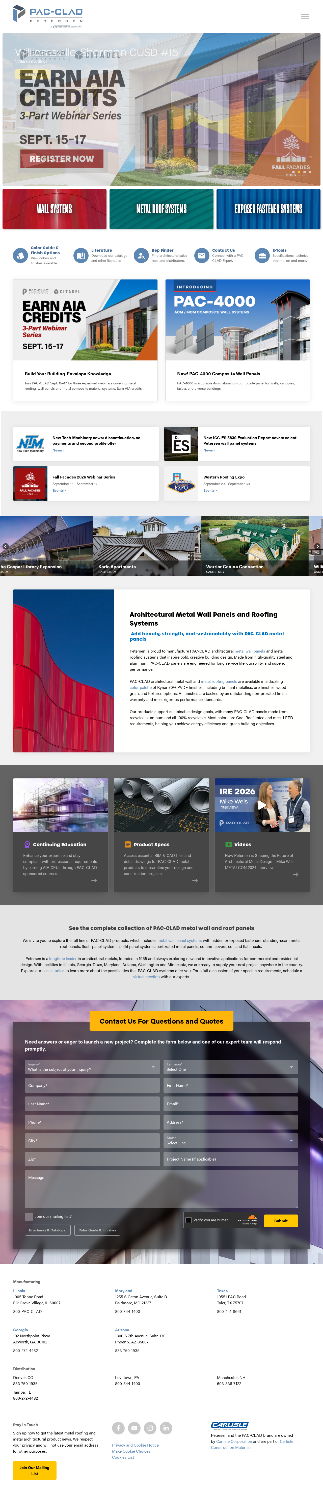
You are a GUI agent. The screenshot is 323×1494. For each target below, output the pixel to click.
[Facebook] (118, 1428)
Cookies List (123, 1457)
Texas (222, 1290)
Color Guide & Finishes (97, 1229)
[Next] (317, 546)
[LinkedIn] (166, 1428)
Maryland (123, 1290)
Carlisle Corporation (234, 1441)
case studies (53, 970)
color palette (141, 687)
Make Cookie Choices (131, 1451)
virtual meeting (146, 976)
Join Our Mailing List (34, 1470)
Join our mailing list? (53, 1216)
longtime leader (63, 958)
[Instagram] (150, 1428)
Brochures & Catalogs (47, 1229)
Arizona (122, 1330)
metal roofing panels (219, 681)
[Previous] (6, 546)
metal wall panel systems (179, 940)
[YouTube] (134, 1428)
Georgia (20, 1330)
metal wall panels (250, 651)
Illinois (19, 1290)
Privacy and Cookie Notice (135, 1445)
